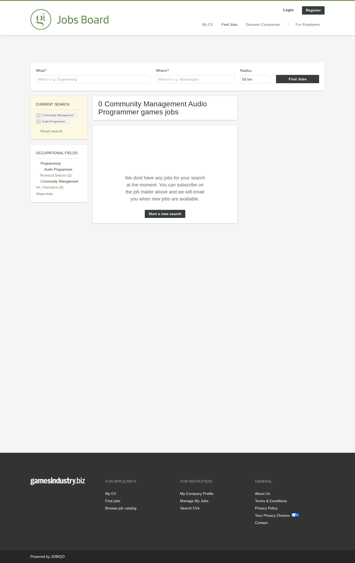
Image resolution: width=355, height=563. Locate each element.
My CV (207, 24)
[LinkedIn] (50, 496)
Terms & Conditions (271, 501)
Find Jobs (229, 24)
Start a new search (165, 214)
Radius (246, 70)
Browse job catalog (120, 508)
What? (41, 70)
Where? (162, 70)
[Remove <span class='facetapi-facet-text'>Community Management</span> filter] (38, 115)
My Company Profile (196, 493)
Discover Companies (263, 24)
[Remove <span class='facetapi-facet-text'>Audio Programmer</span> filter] (38, 121)
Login (288, 10)
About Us (262, 493)
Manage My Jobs (194, 501)
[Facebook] (34, 496)
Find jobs (112, 501)
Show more (44, 194)
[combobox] (93, 79)
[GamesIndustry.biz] (69, 19)
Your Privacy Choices (272, 515)
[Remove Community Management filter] (38, 181)
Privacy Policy (266, 508)
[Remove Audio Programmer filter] (42, 169)
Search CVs (190, 508)
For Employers (308, 24)
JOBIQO (58, 556)
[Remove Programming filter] (38, 163)
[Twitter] (43, 496)
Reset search (51, 131)
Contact (261, 523)
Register (313, 10)
